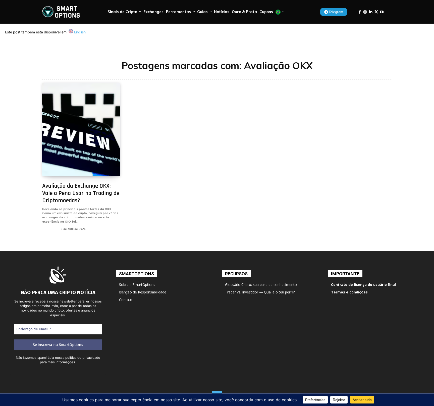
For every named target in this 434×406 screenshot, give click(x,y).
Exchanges (49, 229)
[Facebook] (359, 12)
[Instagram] (365, 12)
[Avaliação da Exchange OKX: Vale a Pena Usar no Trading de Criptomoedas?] (81, 129)
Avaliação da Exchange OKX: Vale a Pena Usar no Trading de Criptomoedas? (80, 193)
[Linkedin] (370, 12)
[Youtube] (382, 12)
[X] (376, 12)
